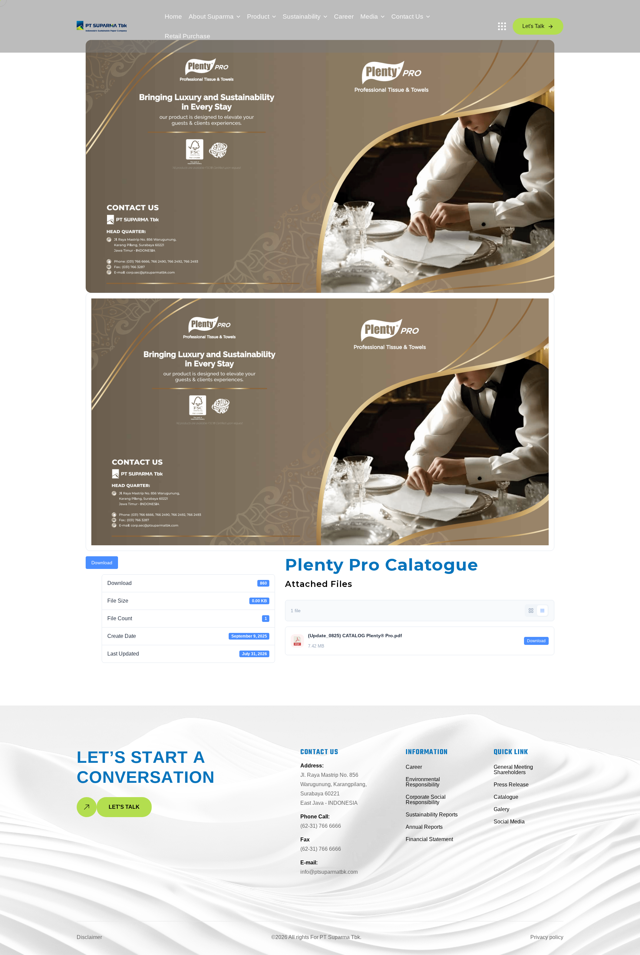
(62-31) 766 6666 (320, 826)
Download (101, 562)
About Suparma (211, 16)
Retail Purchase (187, 36)
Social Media (509, 821)
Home (173, 16)
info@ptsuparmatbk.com (329, 872)
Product (258, 16)
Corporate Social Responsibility (426, 799)
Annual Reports (424, 827)
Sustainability (302, 16)
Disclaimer (89, 937)
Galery (501, 809)
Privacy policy (546, 937)
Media (369, 16)
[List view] (542, 610)
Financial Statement (429, 839)
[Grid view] (531, 610)
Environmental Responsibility (423, 781)
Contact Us (407, 16)
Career (344, 16)
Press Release (511, 784)
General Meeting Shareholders (513, 769)
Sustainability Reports (432, 814)
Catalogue (506, 797)
